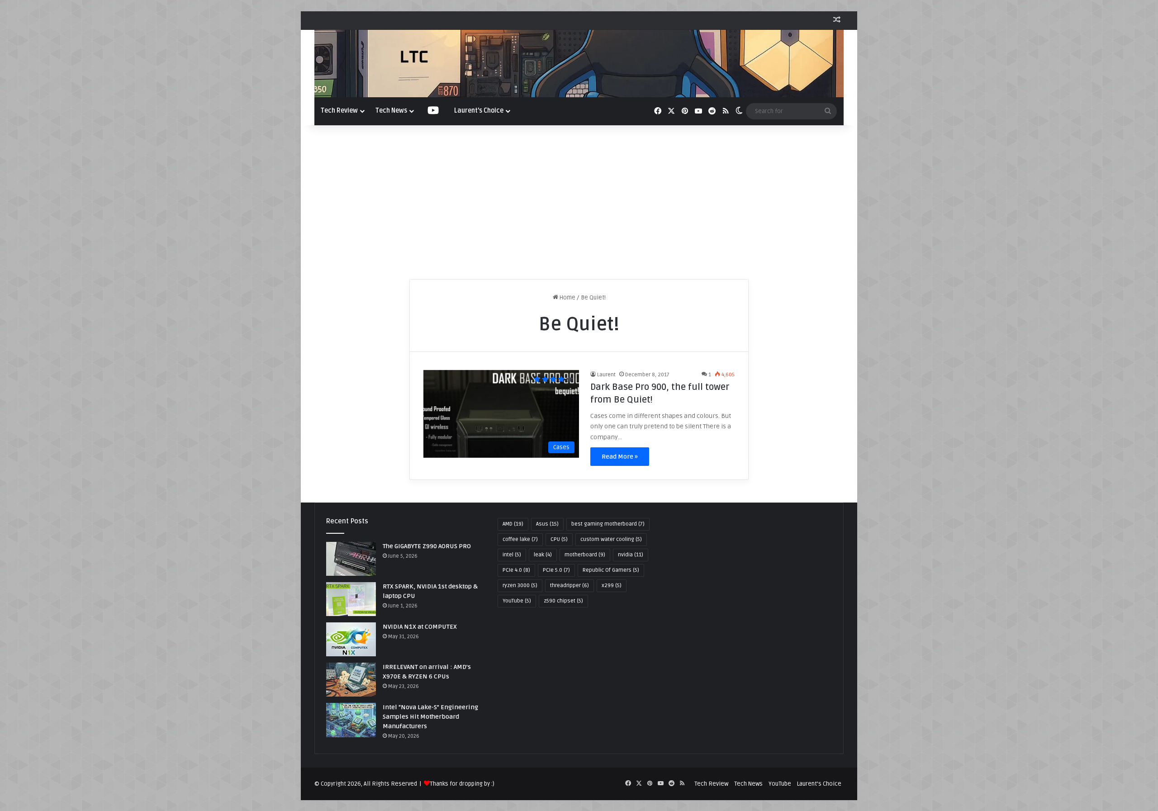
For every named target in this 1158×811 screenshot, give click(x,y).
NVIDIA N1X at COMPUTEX (420, 627)
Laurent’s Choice (478, 110)
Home (566, 297)
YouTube (517, 601)
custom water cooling (611, 539)
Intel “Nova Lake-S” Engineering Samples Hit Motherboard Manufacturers (430, 716)
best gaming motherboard (608, 524)
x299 (612, 585)
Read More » (620, 456)
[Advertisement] (579, 202)
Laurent (606, 374)
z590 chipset (563, 601)
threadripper (569, 585)
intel (512, 554)
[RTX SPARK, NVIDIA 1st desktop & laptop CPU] (351, 599)
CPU (559, 539)
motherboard (585, 554)
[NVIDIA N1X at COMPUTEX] (351, 639)
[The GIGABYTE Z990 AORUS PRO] (351, 559)
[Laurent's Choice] (579, 63)
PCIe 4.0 (516, 570)
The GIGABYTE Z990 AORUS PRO (427, 546)
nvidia (630, 554)
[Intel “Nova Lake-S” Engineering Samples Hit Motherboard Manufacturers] (351, 720)
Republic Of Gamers (611, 570)
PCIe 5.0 (556, 570)
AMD (513, 524)
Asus (547, 524)
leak (543, 554)
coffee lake (520, 539)
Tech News (391, 110)
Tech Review (339, 110)
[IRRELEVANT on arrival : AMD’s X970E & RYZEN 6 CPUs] (351, 680)
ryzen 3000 (520, 585)
